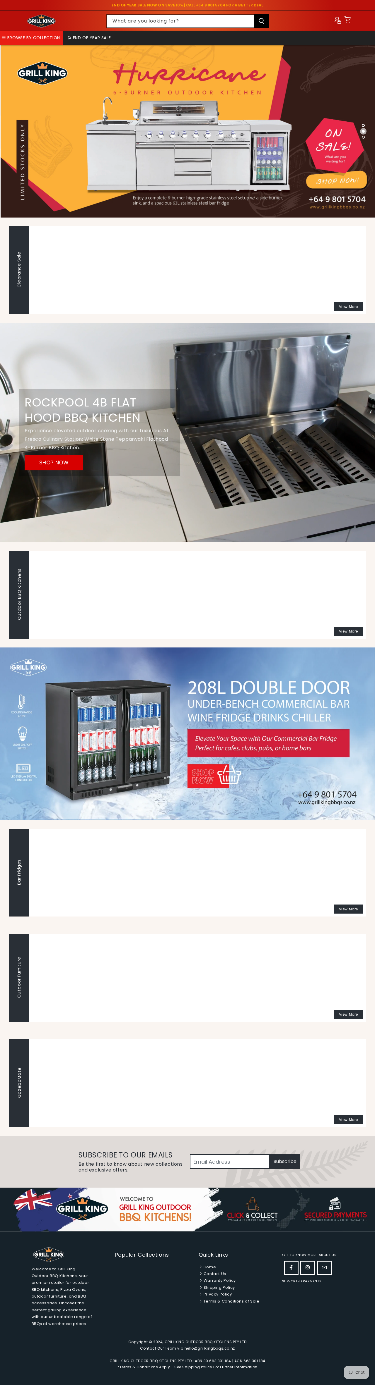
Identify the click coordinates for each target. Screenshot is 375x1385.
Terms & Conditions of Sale (230, 1301)
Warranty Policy (219, 1280)
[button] (347, 21)
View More (348, 306)
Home (209, 1267)
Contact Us (214, 1274)
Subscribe (285, 1161)
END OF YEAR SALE (91, 38)
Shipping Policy (218, 1287)
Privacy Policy (217, 1294)
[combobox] (188, 21)
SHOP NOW (54, 462)
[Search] (261, 21)
